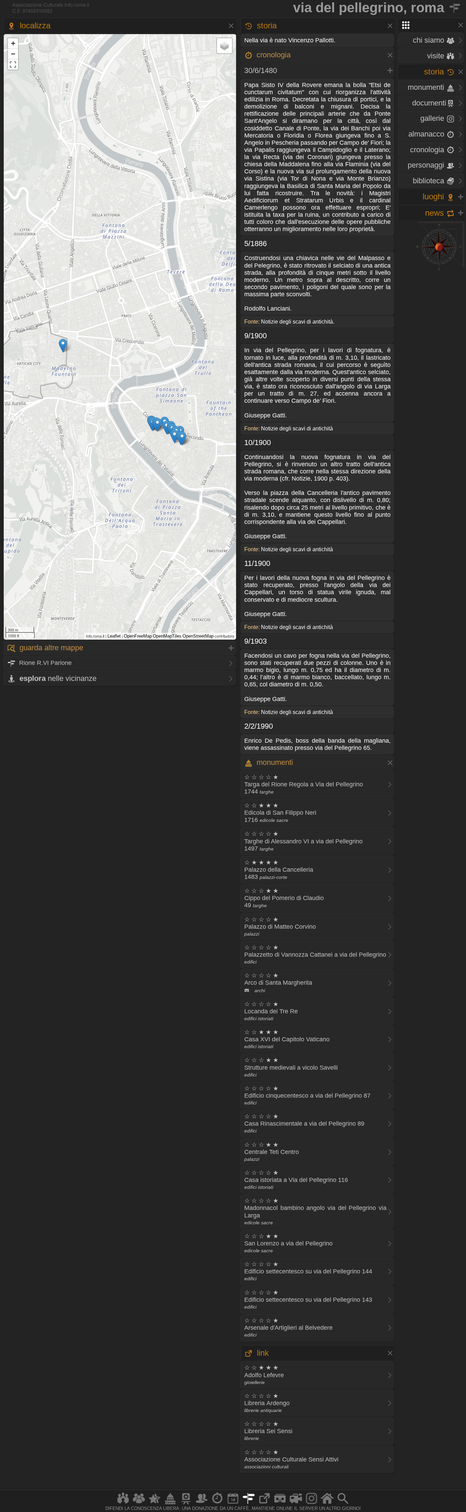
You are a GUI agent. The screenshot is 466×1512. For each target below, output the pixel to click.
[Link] (264, 1504)
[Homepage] (327, 1504)
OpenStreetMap (198, 636)
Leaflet (114, 636)
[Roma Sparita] (186, 1504)
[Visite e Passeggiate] (123, 1504)
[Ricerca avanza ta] (343, 1504)
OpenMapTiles (167, 636)
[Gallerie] (311, 1504)
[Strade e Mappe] (249, 1504)
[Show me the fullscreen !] (13, 64)
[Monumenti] (170, 1504)
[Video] (296, 1504)
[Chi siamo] (139, 1504)
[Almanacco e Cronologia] (217, 1504)
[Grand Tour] (154, 1504)
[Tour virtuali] (280, 1504)
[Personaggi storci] (201, 1504)
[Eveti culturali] (233, 1504)
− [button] (13, 53)
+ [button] (13, 43)
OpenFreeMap (138, 636)
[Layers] (224, 45)
